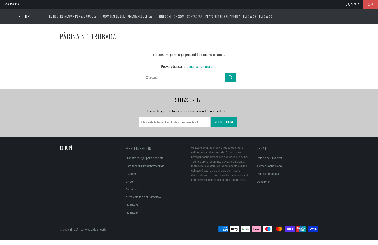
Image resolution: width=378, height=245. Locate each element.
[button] (74, 16)
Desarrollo (263, 181)
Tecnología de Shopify (92, 229)
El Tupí (74, 229)
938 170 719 (11, 4)
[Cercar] (230, 77)
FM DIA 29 (132, 205)
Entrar (355, 4)
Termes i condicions (269, 166)
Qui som (131, 173)
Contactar (132, 189)
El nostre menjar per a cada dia (144, 158)
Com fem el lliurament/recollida (145, 166)
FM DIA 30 (132, 213)
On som (130, 181)
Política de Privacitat (269, 158)
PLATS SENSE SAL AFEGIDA (143, 197)
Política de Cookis (268, 173)
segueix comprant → (202, 67)
